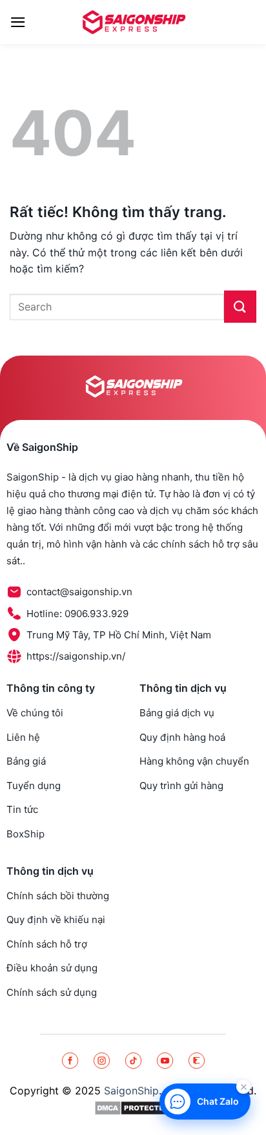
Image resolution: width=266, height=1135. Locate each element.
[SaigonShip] (133, 22)
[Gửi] (240, 307)
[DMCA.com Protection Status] (133, 1108)
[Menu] (18, 22)
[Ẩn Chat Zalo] (243, 1087)
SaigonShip (131, 1090)
